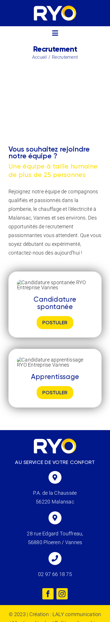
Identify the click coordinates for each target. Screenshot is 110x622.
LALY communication (76, 614)
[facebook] (48, 593)
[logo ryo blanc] (55, 8)
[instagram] (62, 593)
